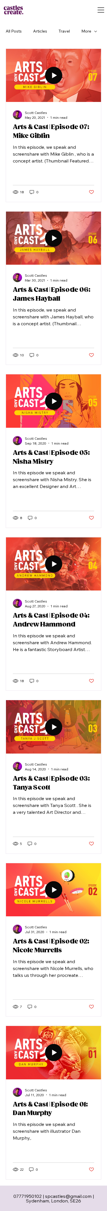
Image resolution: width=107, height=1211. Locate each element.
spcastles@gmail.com (68, 1196)
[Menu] (101, 10)
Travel (64, 31)
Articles (40, 31)
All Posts (14, 31)
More (86, 31)
